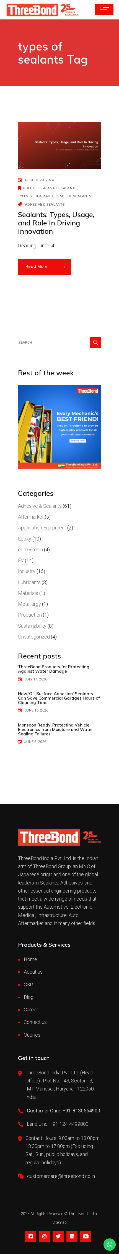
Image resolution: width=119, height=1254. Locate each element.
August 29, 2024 (39, 180)
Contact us (35, 1022)
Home (30, 959)
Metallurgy (29, 604)
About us (33, 972)
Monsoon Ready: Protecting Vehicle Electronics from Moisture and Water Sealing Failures (55, 729)
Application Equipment (42, 528)
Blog (28, 997)
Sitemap (59, 1222)
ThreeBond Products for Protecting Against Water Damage (53, 669)
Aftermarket (31, 517)
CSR (28, 984)
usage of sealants (73, 196)
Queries (32, 1035)
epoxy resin (30, 549)
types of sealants (35, 196)
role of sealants (40, 188)
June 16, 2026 (36, 710)
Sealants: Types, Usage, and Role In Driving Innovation (56, 222)
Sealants (67, 188)
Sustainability (32, 626)
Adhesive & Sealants (45, 204)
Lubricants (29, 582)
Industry (26, 571)
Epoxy (24, 539)
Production (30, 615)
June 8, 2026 (35, 742)
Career (31, 1009)
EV (21, 560)
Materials (28, 593)
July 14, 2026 (35, 679)
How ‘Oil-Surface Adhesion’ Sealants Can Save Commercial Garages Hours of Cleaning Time (59, 698)
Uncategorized (34, 637)
